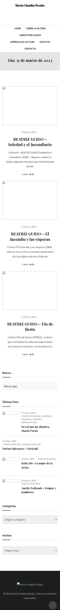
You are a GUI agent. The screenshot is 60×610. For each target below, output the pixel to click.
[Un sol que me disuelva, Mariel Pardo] (10, 420)
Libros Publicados (30, 35)
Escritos (45, 41)
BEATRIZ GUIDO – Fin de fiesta (30, 326)
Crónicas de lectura (30, 415)
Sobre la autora (35, 28)
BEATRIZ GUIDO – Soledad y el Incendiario (30, 142)
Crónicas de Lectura (22, 41)
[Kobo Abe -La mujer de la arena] (10, 464)
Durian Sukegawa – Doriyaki (20, 448)
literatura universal (31, 444)
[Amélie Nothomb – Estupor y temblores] (10, 486)
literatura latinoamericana (31, 421)
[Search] (56, 15)
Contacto (30, 48)
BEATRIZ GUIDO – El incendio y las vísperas (30, 236)
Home (18, 28)
